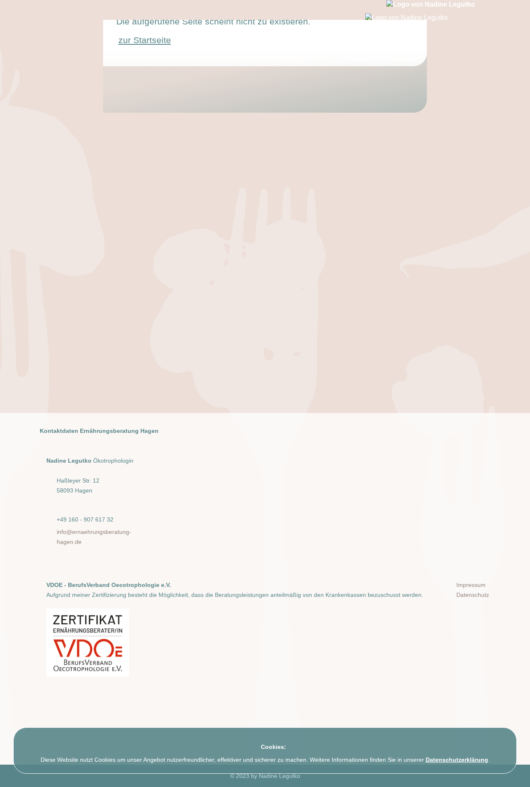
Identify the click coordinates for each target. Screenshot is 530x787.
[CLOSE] (508, 737)
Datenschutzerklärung (457, 759)
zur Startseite (144, 40)
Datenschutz (472, 594)
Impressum (471, 585)
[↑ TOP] (517, 772)
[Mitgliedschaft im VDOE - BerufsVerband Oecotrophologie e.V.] (87, 643)
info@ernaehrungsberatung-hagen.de (94, 537)
